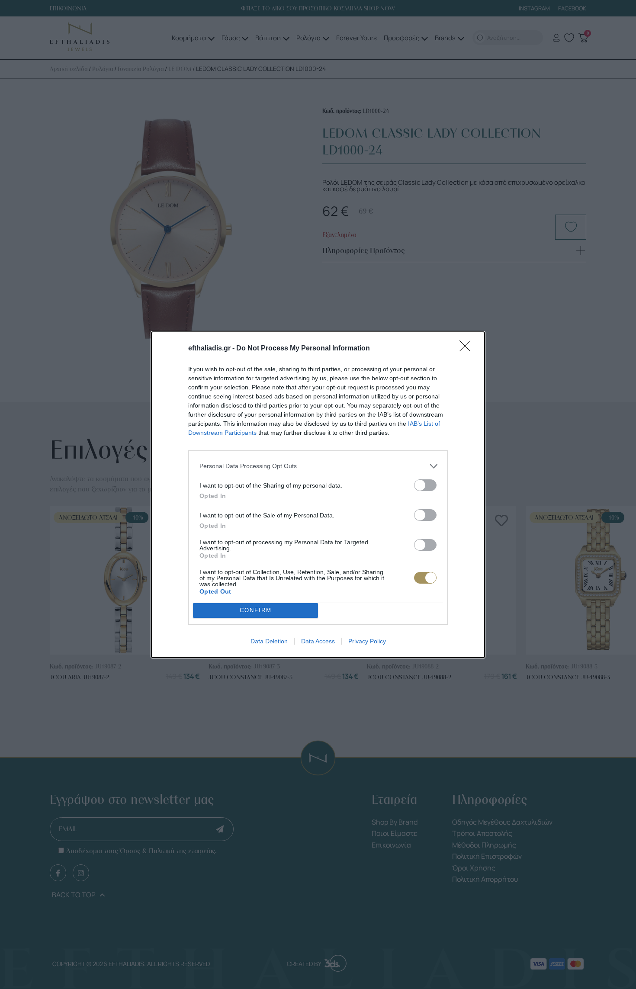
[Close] (467, 348)
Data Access (318, 641)
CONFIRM (256, 610)
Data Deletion (269, 641)
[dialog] (318, 495)
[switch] (425, 485)
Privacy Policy (367, 641)
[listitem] (318, 466)
